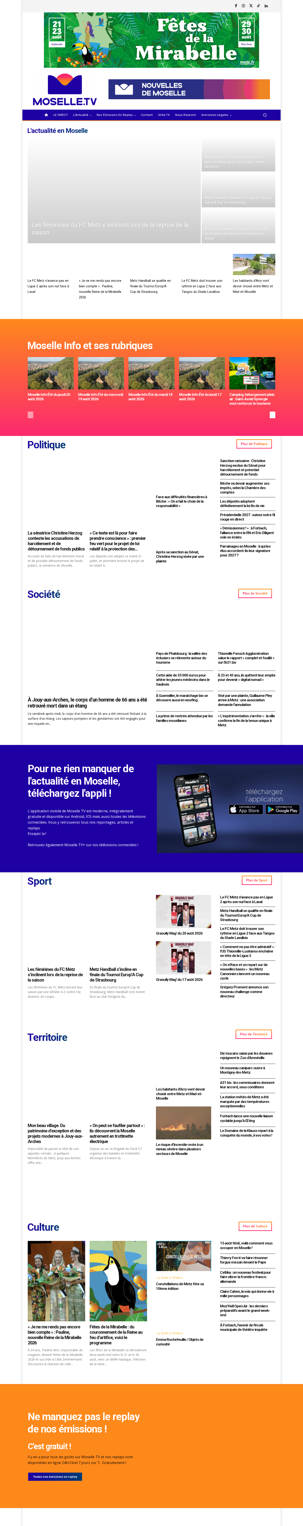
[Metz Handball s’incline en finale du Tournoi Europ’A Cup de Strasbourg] (238, 189)
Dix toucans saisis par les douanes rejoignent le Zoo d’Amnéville (246, 1055)
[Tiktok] (258, 6)
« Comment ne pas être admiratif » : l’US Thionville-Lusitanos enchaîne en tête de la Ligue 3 (247, 951)
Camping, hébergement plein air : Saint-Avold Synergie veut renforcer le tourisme (251, 399)
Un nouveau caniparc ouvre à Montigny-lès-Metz (242, 1070)
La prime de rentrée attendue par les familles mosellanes (184, 718)
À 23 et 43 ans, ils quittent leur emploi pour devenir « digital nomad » (246, 677)
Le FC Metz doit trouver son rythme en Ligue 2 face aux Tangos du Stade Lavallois (202, 286)
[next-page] (272, 415)
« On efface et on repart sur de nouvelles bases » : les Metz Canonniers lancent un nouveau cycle (244, 971)
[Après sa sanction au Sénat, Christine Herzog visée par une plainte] (183, 530)
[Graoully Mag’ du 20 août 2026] (183, 911)
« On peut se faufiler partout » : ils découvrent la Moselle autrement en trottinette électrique (117, 1133)
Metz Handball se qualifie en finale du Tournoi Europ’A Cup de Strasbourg (150, 286)
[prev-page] (30, 415)
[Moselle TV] (65, 89)
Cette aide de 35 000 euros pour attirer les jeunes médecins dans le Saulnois (183, 679)
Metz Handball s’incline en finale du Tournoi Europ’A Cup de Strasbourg (116, 975)
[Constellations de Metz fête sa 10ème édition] (183, 1256)
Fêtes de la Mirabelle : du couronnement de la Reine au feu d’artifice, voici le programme (116, 1334)
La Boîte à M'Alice (170, 1277)
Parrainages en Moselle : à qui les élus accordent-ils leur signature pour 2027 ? (245, 551)
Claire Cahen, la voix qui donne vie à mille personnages (247, 1293)
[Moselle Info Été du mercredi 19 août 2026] (101, 373)
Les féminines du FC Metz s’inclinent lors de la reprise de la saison (55, 975)
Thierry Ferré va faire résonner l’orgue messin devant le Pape (244, 1260)
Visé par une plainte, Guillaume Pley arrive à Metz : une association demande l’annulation (245, 700)
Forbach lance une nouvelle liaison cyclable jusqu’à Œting (246, 1118)
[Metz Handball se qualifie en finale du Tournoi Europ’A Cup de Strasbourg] (151, 264)
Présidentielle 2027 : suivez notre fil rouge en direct (247, 517)
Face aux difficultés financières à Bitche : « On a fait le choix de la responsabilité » (181, 501)
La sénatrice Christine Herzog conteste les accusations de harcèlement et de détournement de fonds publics (56, 541)
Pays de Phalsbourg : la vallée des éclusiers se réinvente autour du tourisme (181, 658)
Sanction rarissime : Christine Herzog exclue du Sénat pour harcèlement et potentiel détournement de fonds (243, 467)
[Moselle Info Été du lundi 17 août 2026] (202, 373)
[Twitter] (251, 6)
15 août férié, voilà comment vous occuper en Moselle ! (246, 1245)
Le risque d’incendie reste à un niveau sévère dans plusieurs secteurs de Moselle (179, 1149)
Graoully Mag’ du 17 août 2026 (179, 979)
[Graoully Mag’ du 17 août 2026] (183, 957)
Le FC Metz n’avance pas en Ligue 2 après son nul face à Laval (48, 286)
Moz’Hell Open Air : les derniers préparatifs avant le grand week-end (245, 1310)
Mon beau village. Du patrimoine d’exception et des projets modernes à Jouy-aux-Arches (55, 1133)
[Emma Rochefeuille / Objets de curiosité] (183, 1312)
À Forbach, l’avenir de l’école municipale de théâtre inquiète (243, 1327)
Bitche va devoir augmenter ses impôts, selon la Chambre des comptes (244, 488)
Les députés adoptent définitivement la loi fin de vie (242, 503)
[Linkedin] (266, 6)
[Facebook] (236, 6)
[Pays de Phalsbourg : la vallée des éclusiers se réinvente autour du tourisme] (184, 628)
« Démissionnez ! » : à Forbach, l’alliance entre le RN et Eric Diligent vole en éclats (247, 532)
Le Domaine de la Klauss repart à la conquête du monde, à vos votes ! (246, 1132)
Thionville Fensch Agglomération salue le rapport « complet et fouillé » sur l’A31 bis (246, 658)
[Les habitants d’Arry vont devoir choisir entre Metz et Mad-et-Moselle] (254, 264)
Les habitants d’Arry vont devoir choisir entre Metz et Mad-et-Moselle (253, 286)
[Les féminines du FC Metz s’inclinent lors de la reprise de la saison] (114, 189)
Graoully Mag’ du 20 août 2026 (179, 933)
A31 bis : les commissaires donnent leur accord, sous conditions (247, 1084)
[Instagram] (243, 6)
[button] (265, 115)
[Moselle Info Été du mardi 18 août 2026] (151, 373)
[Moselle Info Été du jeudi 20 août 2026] (51, 373)
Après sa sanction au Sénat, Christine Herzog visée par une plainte (180, 556)
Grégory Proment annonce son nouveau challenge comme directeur (244, 991)
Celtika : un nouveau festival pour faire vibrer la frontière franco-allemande (245, 1277)
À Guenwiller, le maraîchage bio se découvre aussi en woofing (182, 697)
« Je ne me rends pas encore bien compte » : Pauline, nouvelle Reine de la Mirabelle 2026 (54, 1334)
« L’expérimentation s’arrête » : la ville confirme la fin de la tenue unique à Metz (246, 720)
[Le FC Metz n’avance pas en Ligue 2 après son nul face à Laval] (49, 264)
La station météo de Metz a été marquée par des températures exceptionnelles (244, 1101)
